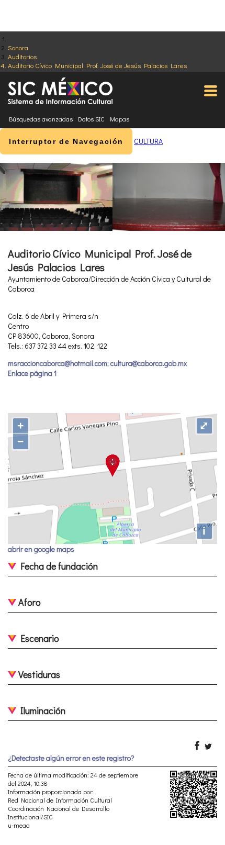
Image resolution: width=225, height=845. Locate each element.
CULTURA (148, 141)
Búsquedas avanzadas (41, 119)
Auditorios (22, 56)
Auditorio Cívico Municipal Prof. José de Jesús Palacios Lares (97, 65)
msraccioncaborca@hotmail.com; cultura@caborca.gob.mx (97, 363)
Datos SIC (91, 119)
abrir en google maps (41, 549)
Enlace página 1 (32, 373)
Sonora (18, 47)
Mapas (119, 119)
